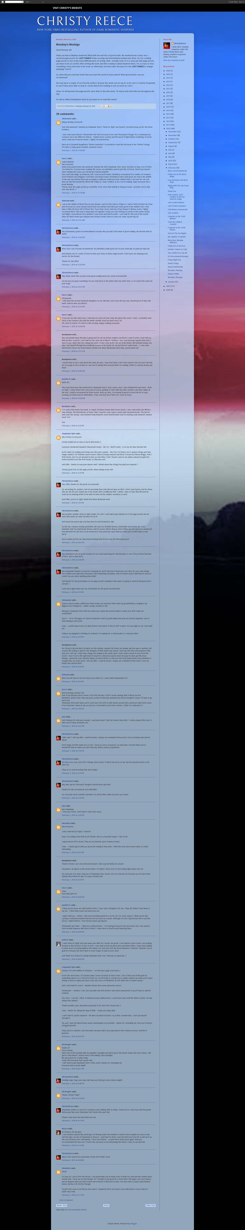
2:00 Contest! (173, 213)
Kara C (64, 158)
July (170, 150)
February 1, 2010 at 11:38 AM (73, 150)
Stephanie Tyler (68, 434)
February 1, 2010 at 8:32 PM (73, 1036)
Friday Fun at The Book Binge (177, 175)
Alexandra (66, 823)
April (170, 161)
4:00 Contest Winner (176, 202)
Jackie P (65, 940)
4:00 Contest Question (177, 206)
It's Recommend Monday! (178, 256)
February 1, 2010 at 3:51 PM (73, 681)
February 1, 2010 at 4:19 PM (73, 798)
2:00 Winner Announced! (177, 209)
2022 (168, 85)
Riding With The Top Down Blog (178, 187)
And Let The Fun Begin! (177, 233)
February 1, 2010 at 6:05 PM (73, 932)
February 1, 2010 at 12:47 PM (73, 351)
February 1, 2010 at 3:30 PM (73, 667)
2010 (168, 129)
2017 (168, 103)
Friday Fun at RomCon (176, 246)
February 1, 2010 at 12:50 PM (73, 371)
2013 (168, 118)
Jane (64, 717)
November (172, 135)
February (172, 168)
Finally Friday (173, 263)
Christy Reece (68, 228)
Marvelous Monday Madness (175, 241)
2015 (168, 110)
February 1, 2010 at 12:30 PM (73, 265)
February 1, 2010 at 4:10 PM (73, 751)
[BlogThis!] (104, 106)
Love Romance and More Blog (178, 181)
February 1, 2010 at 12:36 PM (73, 326)
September (173, 142)
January (171, 282)
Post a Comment (66, 1200)
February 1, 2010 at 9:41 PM (73, 1121)
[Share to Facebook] (108, 106)
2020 (168, 92)
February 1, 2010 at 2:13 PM (73, 592)
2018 (168, 100)
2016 (168, 107)
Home (106, 1205)
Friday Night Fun (174, 260)
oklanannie (66, 119)
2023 (168, 82)
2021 (168, 89)
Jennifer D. (66, 379)
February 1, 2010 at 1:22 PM (73, 426)
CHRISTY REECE (85, 21)
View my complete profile (174, 60)
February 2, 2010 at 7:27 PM (73, 1195)
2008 (168, 290)
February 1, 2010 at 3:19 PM (73, 637)
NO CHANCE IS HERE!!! (177, 237)
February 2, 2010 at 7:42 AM (73, 1145)
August (171, 146)
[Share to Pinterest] (111, 106)
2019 (168, 96)
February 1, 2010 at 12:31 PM (73, 287)
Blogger (133, 1224)
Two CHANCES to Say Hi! (177, 253)
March (171, 164)
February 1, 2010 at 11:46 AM (73, 193)
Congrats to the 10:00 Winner (176, 229)
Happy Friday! (173, 274)
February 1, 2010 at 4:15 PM (73, 773)
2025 (168, 74)
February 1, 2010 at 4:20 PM (73, 815)
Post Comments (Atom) (77, 1210)
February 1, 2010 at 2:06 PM (73, 560)
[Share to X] (106, 106)
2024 (168, 78)
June (170, 153)
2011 (168, 125)
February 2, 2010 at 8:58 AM (73, 1160)
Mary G (65, 1129)
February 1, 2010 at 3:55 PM (73, 709)
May (170, 157)
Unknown (66, 201)
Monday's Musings (175, 270)
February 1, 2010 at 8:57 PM (73, 1069)
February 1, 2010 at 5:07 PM (73, 852)
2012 (168, 121)
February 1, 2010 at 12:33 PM (73, 307)
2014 (168, 114)
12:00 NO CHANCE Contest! (175, 223)
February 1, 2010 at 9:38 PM (73, 1084)
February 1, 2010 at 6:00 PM (73, 897)
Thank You (172, 191)
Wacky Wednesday (175, 267)
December (172, 132)
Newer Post (61, 1205)
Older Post (150, 1205)
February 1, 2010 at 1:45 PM (73, 473)
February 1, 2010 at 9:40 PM (73, 1098)
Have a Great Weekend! (177, 171)
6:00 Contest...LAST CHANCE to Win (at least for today (176, 197)
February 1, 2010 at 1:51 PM (73, 503)
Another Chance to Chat (177, 249)
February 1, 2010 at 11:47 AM (73, 220)
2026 (168, 71)
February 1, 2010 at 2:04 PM (73, 542)
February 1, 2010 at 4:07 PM (73, 726)
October (172, 139)
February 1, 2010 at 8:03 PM (73, 959)
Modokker (66, 406)
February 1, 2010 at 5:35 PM (73, 880)
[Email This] (101, 106)
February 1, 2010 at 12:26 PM (73, 237)
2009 (168, 286)
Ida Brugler (66, 1044)
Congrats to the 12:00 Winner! (176, 217)
